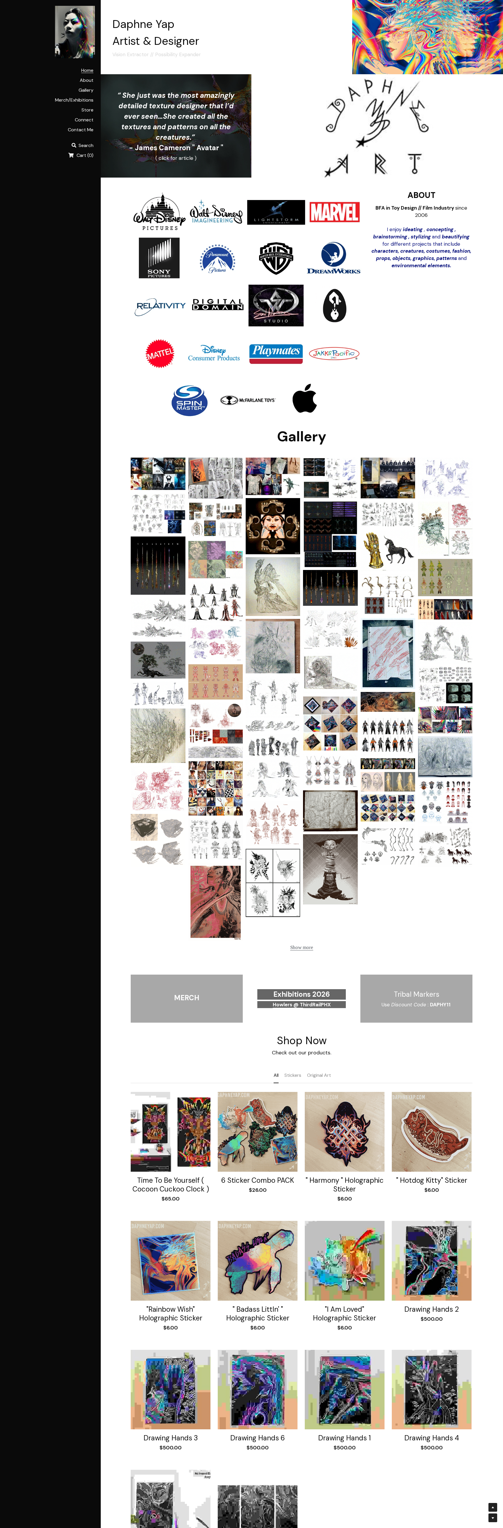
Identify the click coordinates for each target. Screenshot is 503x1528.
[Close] (322, 720)
